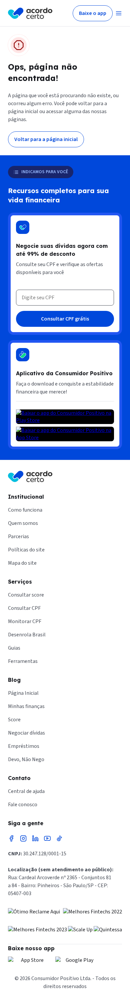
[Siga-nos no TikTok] (59, 838)
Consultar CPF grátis (65, 318)
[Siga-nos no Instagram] (23, 838)
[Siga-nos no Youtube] (47, 838)
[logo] (30, 13)
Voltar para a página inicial (46, 139)
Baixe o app (92, 13)
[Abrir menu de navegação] (118, 13)
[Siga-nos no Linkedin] (35, 838)
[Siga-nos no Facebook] (11, 838)
